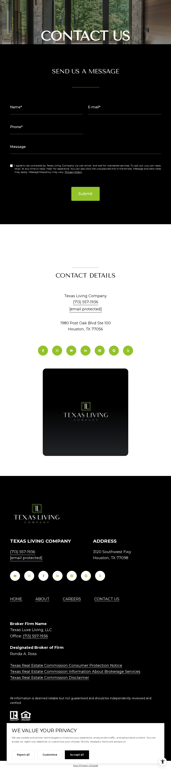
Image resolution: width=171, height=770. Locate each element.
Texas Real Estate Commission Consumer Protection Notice (66, 665)
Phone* (16, 127)
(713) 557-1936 (85, 302)
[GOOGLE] (114, 351)
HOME (16, 599)
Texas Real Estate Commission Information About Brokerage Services (75, 671)
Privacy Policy (73, 172)
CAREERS (72, 599)
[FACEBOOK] (43, 351)
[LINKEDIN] (85, 351)
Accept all (77, 754)
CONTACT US (106, 599)
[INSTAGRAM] (57, 351)
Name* (16, 107)
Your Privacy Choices (85, 765)
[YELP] (128, 351)
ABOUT (42, 599)
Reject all (23, 754)
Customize (50, 754)
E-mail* (94, 107)
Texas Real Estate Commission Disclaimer (49, 677)
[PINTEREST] (100, 351)
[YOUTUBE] (71, 351)
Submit (85, 193)
